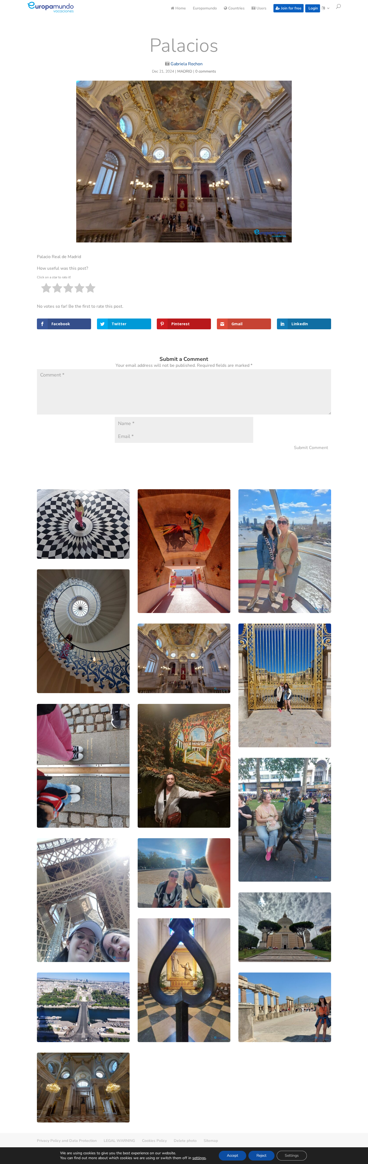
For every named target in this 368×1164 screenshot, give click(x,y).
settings (199, 1158)
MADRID (184, 71)
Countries (236, 8)
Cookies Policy (154, 1140)
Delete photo (185, 1140)
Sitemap (211, 1140)
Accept (232, 1155)
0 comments (205, 71)
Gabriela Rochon (187, 64)
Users (260, 8)
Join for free (290, 8)
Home (180, 8)
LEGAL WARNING (119, 1140)
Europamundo (205, 8)
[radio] (46, 289)
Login (312, 8)
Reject (261, 1155)
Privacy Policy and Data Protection (67, 1140)
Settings (292, 1155)
